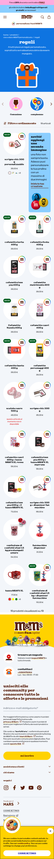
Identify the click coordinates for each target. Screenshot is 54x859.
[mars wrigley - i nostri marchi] (11, 803)
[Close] (50, 831)
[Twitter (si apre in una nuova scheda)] (23, 788)
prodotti (14, 35)
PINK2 (42, 2)
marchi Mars (26, 736)
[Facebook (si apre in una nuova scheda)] (14, 788)
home (5, 35)
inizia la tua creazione (37, 184)
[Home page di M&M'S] (27, 17)
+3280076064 (25, 672)
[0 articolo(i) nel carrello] (49, 17)
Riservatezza (9, 815)
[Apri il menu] (5, 17)
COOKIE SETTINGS (11, 810)
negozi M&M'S (38, 658)
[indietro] (3, 104)
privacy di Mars (11, 722)
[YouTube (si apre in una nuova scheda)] (31, 788)
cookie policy (23, 843)
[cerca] (42, 17)
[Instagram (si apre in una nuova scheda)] (6, 788)
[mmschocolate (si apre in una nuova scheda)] (39, 788)
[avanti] (50, 104)
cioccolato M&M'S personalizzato (18, 37)
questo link (15, 744)
